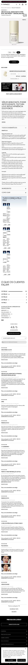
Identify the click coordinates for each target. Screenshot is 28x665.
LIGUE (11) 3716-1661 (14, 624)
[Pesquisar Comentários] (2, 342)
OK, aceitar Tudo (21, 660)
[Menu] (26, 4)
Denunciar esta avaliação (7, 367)
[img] (5, 73)
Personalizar (10, 660)
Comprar (23, 76)
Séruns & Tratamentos (16, 7)
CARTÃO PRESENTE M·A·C (7, 644)
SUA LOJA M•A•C (5, 641)
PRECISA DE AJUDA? (6, 634)
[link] (10, 224)
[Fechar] (25, 648)
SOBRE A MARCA (5, 637)
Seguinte (14, 611)
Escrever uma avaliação (14, 333)
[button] (26, 4)
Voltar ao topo (14, 609)
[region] (14, 655)
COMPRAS (3, 631)
